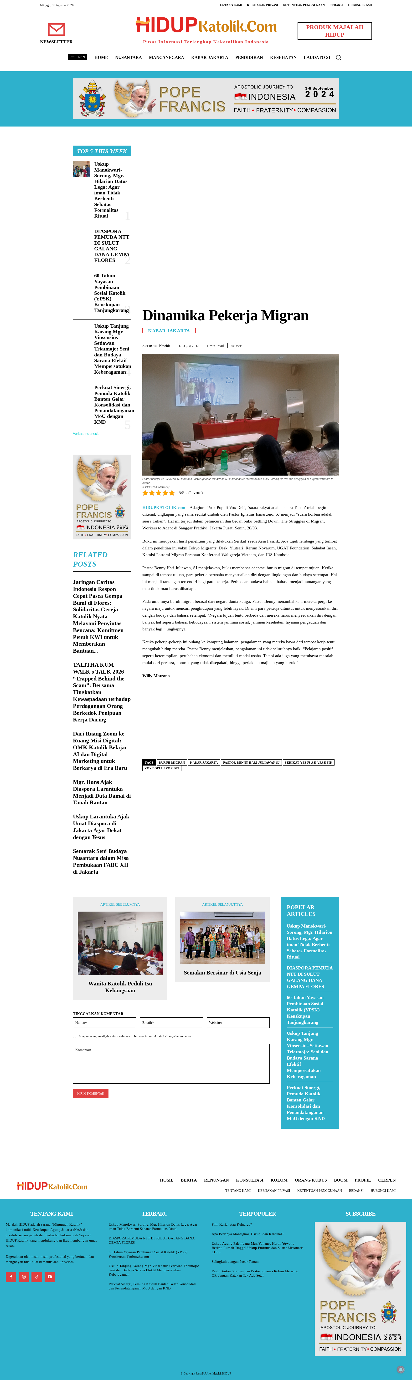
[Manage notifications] (401, 1369)
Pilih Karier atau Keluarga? (232, 1224)
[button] (338, 57)
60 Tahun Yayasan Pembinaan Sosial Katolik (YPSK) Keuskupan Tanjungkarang (111, 293)
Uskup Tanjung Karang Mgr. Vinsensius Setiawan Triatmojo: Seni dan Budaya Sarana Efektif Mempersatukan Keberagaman (112, 349)
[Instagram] (24, 1277)
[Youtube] (50, 1277)
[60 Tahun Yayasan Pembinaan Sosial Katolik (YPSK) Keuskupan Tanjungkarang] (81, 281)
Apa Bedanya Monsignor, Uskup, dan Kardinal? (247, 1234)
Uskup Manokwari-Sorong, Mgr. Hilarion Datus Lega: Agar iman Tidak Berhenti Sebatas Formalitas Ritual (111, 190)
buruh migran (172, 762)
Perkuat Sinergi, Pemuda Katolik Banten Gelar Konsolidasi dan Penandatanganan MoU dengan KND (114, 404)
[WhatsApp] (323, 345)
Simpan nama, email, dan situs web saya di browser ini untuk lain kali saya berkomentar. (135, 1036)
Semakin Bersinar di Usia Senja (222, 972)
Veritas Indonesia (86, 433)
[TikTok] (36, 1277)
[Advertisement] (240, 179)
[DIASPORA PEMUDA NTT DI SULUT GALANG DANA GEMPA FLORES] (81, 236)
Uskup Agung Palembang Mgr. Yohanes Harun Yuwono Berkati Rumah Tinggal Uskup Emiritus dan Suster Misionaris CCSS (257, 1248)
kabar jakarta (204, 762)
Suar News (290, 1131)
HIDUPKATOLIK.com (163, 507)
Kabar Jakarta (169, 330)
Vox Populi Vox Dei (161, 768)
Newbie (164, 346)
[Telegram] (334, 345)
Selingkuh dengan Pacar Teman (235, 1261)
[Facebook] (301, 345)
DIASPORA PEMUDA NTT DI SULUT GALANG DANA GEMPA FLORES (112, 245)
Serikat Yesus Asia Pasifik (308, 762)
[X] (312, 345)
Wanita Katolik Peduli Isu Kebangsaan (120, 987)
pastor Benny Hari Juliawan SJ (251, 762)
